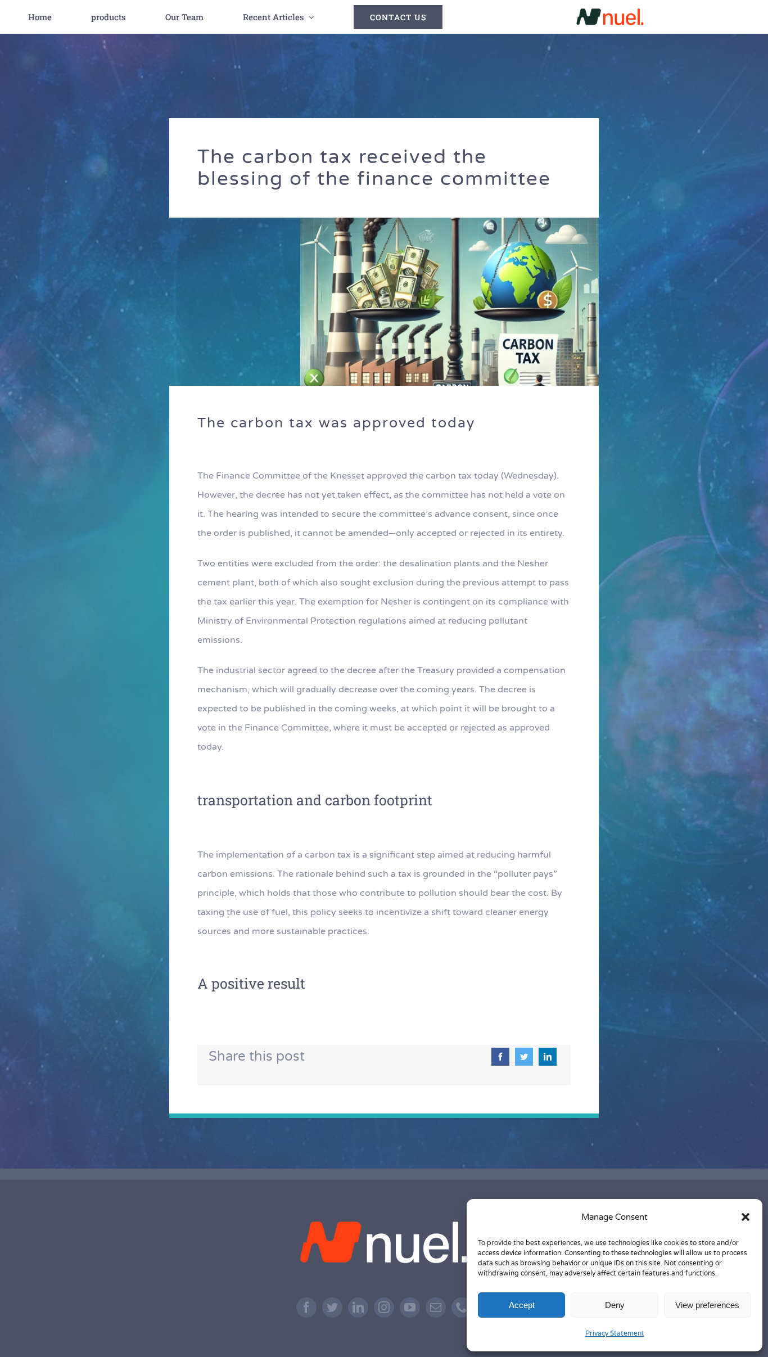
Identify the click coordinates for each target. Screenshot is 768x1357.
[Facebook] (500, 1057)
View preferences (707, 1305)
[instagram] (384, 1307)
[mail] (436, 1307)
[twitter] (332, 1307)
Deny (615, 1305)
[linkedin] (358, 1307)
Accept (522, 1305)
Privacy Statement (614, 1333)
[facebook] (306, 1307)
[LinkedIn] (547, 1057)
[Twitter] (524, 1057)
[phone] (461, 1307)
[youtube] (410, 1307)
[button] (745, 1217)
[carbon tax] (449, 222)
